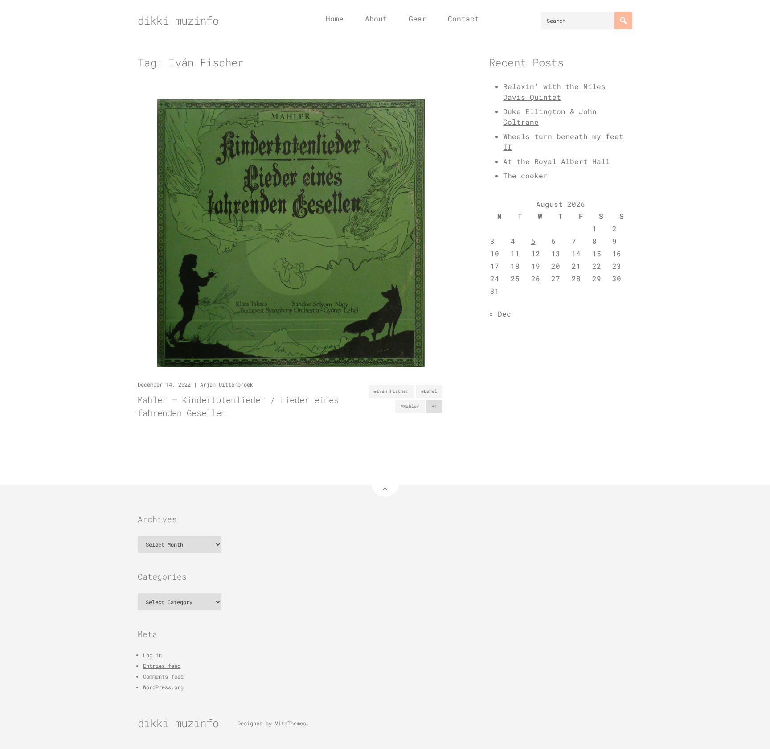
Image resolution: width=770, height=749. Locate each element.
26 (535, 278)
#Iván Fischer (391, 391)
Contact (463, 18)
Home (335, 18)
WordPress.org (163, 687)
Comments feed (163, 676)
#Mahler (410, 406)
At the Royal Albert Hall (556, 161)
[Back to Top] (385, 483)
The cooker (525, 175)
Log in (152, 654)
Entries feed (161, 665)
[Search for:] (586, 20)
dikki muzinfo (178, 20)
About (376, 18)
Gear (417, 18)
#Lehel (429, 391)
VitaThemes (290, 723)
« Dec (500, 313)
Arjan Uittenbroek (226, 384)
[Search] (623, 20)
